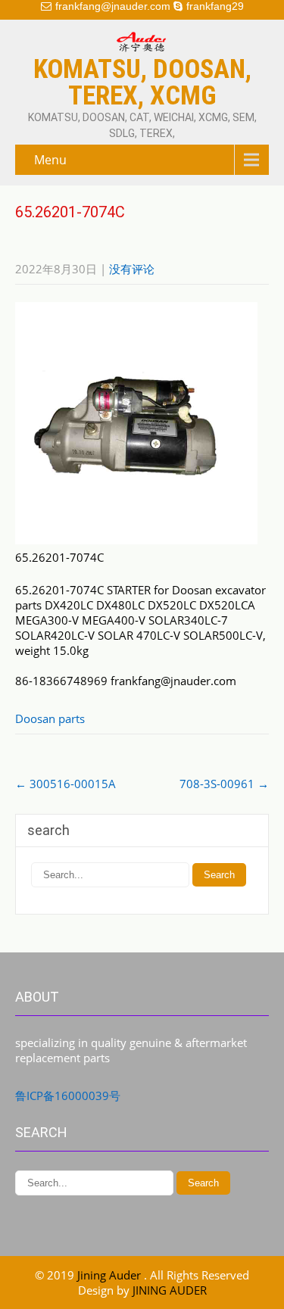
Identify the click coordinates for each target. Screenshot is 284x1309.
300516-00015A (65, 783)
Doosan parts (50, 718)
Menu (50, 159)
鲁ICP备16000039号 (67, 1095)
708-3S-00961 (224, 783)
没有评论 (131, 268)
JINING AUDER (170, 1290)
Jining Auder (110, 1275)
